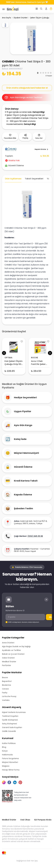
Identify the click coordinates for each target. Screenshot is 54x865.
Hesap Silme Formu (10, 770)
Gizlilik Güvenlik (9, 731)
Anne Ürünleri (8, 642)
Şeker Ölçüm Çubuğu (39, 17)
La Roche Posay (9, 696)
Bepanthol (7, 681)
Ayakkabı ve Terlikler (11, 650)
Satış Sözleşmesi (9, 723)
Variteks (6, 700)
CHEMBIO (8, 61)
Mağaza (5, 766)
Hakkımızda (7, 754)
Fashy (4, 692)
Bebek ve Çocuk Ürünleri (13, 654)
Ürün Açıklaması (13, 178)
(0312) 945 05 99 (35, 536)
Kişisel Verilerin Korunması (14, 712)
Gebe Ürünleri (8, 658)
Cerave (5, 689)
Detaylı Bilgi (38, 112)
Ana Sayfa (6, 17)
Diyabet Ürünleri (21, 17)
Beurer (5, 677)
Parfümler (6, 665)
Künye (5, 751)
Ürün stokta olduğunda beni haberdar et (27, 87)
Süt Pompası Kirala (42, 819)
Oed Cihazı (25, 819)
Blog (4, 747)
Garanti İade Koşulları (12, 727)
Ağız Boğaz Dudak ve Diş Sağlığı (16, 646)
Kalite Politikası (9, 743)
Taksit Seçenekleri (34, 178)
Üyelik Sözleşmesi (10, 720)
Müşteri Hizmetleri (10, 762)
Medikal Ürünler (9, 661)
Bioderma (6, 685)
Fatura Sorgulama (10, 758)
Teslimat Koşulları (10, 716)
